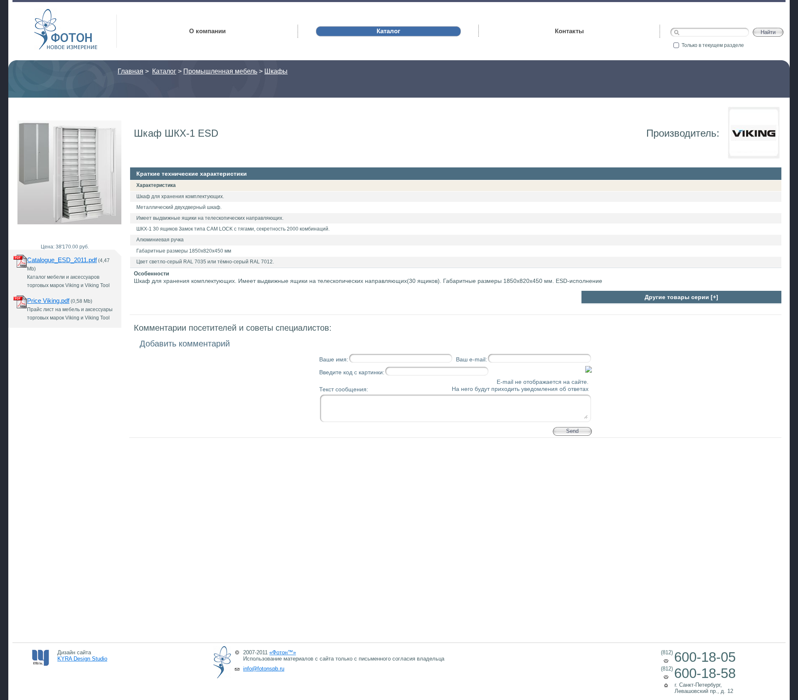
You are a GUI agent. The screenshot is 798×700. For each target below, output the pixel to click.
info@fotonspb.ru (263, 669)
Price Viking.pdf (48, 300)
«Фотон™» (282, 652)
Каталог (164, 71)
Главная (130, 71)
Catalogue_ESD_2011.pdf (62, 259)
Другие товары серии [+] (681, 297)
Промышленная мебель (220, 71)
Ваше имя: (333, 359)
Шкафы (276, 71)
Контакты (569, 30)
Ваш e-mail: (471, 359)
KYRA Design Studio (82, 659)
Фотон (45, 12)
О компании (207, 30)
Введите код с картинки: (351, 372)
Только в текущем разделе (713, 45)
